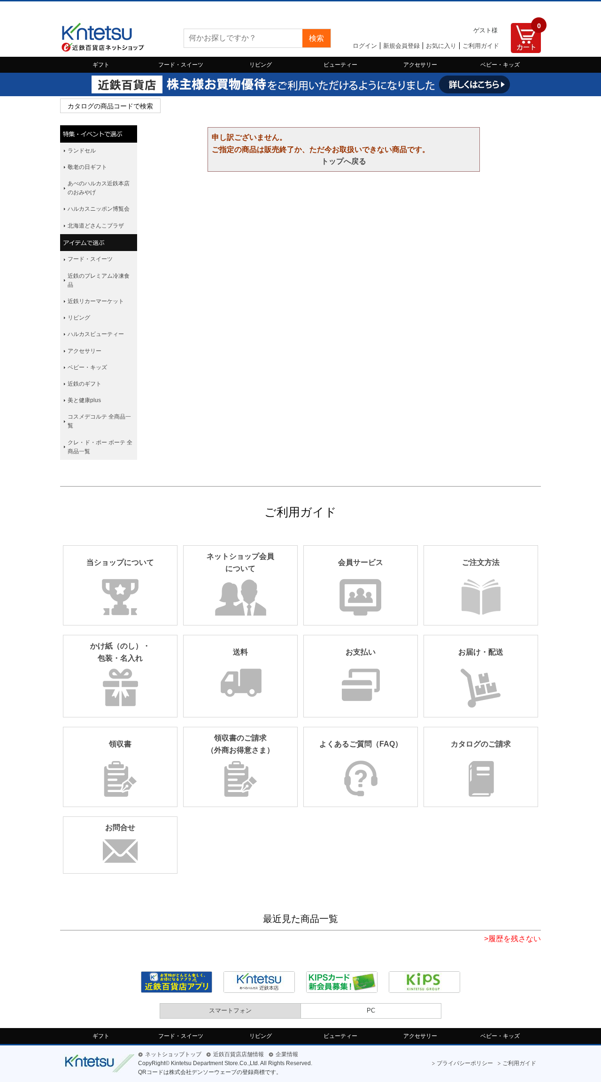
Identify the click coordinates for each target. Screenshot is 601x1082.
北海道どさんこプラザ (96, 225)
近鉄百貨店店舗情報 (238, 1054)
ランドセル (82, 150)
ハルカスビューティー (96, 334)
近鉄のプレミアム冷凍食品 (99, 280)
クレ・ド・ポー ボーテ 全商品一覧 (100, 447)
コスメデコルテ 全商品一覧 (99, 421)
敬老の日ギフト (87, 167)
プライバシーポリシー (465, 1063)
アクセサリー (420, 64)
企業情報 (287, 1054)
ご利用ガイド (480, 45)
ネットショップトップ (173, 1054)
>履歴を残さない (512, 939)
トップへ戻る (343, 161)
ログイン (365, 45)
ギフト (100, 64)
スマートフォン (230, 1010)
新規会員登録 (401, 45)
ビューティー (340, 64)
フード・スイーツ (180, 64)
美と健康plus (84, 400)
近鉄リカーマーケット (96, 301)
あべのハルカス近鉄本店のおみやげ (99, 188)
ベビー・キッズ (500, 64)
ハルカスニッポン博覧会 (99, 209)
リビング (260, 64)
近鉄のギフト (84, 384)
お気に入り (441, 45)
